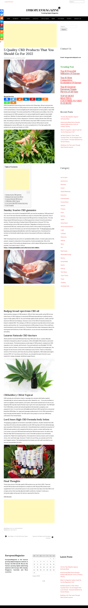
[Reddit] (20, 99)
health (15, 529)
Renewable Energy (66, 254)
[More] (13, 102)
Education (64, 195)
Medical (63, 240)
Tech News (61, 18)
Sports (69, 18)
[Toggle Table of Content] (27, 192)
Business (63, 184)
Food (62, 212)
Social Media (64, 261)
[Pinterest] (32, 99)
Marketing (63, 237)
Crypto (63, 188)
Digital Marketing (65, 191)
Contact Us (77, 18)
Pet (62, 247)
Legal (62, 230)
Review (63, 258)
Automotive (64, 181)
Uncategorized (19, 528)
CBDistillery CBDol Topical (13, 201)
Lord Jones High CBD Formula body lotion (17, 203)
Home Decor (64, 223)
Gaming (63, 216)
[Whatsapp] (7, 102)
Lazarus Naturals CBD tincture (14, 199)
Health (62, 219)
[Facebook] (7, 99)
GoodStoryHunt (9, 1)
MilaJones (22, 58)
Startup (63, 268)
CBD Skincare (8, 496)
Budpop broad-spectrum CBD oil (14, 197)
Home (8, 18)
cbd (12, 529)
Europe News (64, 202)
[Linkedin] (26, 99)
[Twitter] (13, 99)
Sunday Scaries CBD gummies (14, 194)
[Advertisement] (30, 35)
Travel (62, 279)
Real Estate (64, 251)
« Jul (43, 580)
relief (11, 493)
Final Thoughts (10, 205)
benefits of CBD (10, 422)
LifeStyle (35, 18)
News (53, 18)
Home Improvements (67, 226)
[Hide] (0, 42)
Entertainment (25, 18)
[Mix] (45, 99)
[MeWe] (39, 99)
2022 (9, 529)
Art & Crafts (64, 177)
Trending (63, 282)
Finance (63, 209)
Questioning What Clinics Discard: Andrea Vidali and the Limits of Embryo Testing (70, 124)
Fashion (63, 205)
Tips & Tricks (45, 18)
